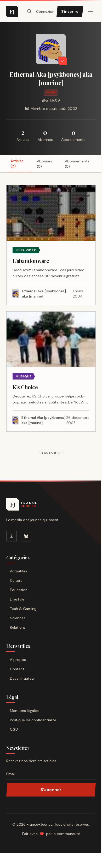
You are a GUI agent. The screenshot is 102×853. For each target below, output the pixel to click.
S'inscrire (69, 11)
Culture (16, 580)
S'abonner (51, 789)
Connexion (45, 11)
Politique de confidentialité (33, 720)
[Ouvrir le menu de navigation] (29, 11)
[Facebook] (11, 536)
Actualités (18, 571)
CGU (14, 729)
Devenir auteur (22, 678)
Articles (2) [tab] (17, 163)
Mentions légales (24, 710)
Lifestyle (17, 599)
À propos (18, 659)
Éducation (18, 589)
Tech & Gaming (23, 608)
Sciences (17, 618)
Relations (18, 627)
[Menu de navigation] (90, 11)
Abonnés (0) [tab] (44, 164)
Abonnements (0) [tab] (77, 164)
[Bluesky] (26, 536)
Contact (17, 669)
